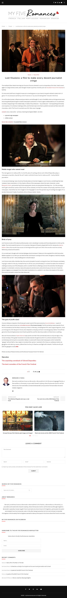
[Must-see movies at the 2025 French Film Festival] (49, 421)
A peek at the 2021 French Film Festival (22, 570)
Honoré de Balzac (50, 323)
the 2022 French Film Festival (54, 87)
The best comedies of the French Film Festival (19, 364)
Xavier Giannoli (20, 335)
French (10, 26)
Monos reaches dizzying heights (22, 578)
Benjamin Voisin (6, 185)
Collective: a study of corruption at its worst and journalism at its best (31, 566)
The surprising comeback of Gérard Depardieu (19, 361)
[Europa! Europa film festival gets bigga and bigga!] (18, 421)
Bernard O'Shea (18, 378)
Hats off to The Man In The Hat (14, 562)
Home (3, 26)
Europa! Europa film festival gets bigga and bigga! (17, 433)
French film (36, 74)
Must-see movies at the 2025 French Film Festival (49, 433)
